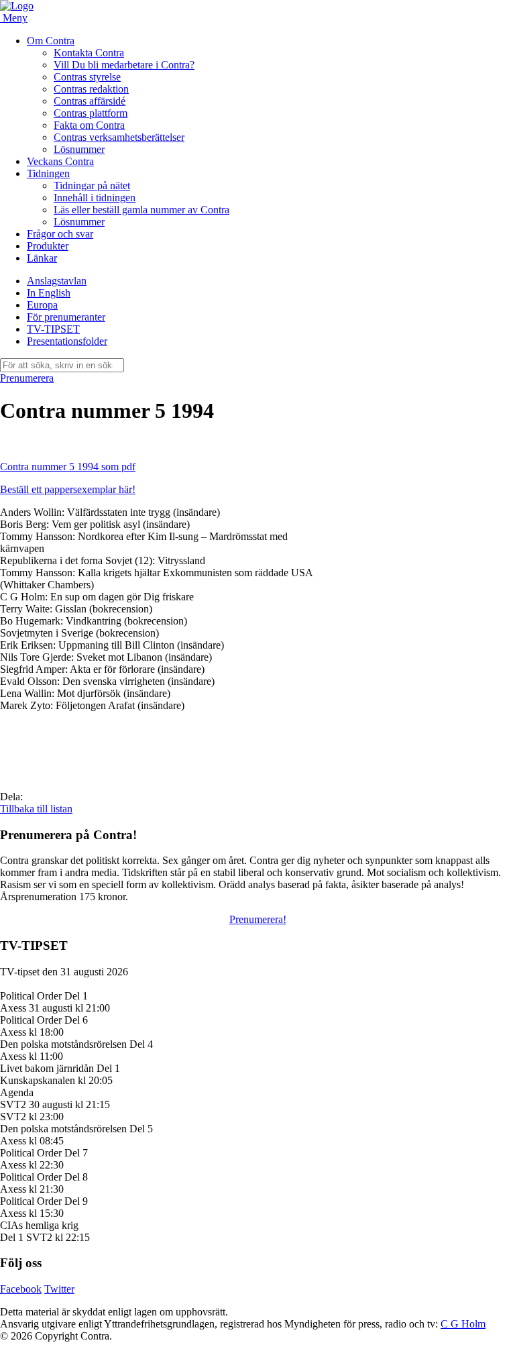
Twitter (59, 1289)
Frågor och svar (60, 233)
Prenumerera (27, 378)
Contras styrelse (87, 77)
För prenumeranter (66, 317)
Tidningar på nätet (92, 185)
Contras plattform (90, 113)
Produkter (47, 246)
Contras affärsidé (89, 101)
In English (48, 293)
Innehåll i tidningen (94, 197)
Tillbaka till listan (36, 808)
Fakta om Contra (89, 125)
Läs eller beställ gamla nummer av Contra (141, 209)
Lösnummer (79, 149)
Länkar (42, 258)
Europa (42, 305)
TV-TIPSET (53, 329)
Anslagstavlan (57, 280)
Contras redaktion (91, 89)
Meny (15, 17)
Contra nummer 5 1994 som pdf (67, 466)
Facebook (21, 1289)
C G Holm (463, 1324)
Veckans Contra (60, 161)
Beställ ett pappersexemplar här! (67, 489)
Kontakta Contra (89, 52)
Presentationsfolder (67, 341)
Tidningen (48, 173)
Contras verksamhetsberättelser (119, 137)
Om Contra (50, 40)
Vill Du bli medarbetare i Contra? (124, 64)
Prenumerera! (257, 919)
